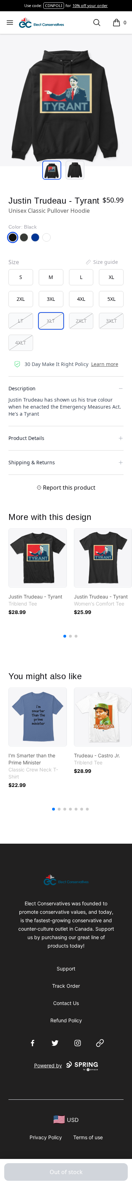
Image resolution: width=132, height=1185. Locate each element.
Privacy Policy (46, 1137)
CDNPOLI (53, 5)
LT (20, 320)
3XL (51, 299)
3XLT (111, 320)
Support (66, 969)
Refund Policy (66, 1020)
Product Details (26, 438)
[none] (101, 262)
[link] (38, 558)
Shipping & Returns (31, 462)
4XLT (20, 342)
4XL (81, 299)
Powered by (48, 1065)
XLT (51, 320)
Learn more (104, 364)
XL (111, 277)
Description (22, 388)
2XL (21, 299)
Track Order (66, 986)
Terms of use (88, 1137)
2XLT (81, 320)
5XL (111, 299)
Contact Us (66, 1003)
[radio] (20, 277)
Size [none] (13, 262)
